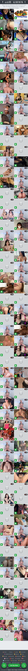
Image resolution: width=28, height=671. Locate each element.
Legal (26, 669)
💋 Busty (12, 658)
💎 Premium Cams (7, 662)
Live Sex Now (14, 665)
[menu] (4, 665)
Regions (9, 669)
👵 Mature (16, 654)
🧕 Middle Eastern (8, 654)
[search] (24, 665)
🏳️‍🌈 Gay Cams (14, 660)
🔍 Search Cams (21, 667)
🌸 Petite (6, 658)
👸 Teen (22, 654)
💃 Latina (16, 652)
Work (13, 669)
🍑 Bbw (24, 656)
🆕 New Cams (6, 660)
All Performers (21, 669)
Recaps (16, 669)
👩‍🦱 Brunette (11, 656)
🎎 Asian (5, 652)
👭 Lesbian (17, 658)
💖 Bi (23, 658)
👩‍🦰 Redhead (18, 656)
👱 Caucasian (22, 652)
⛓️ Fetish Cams (15, 662)
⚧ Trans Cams (21, 660)
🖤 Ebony (10, 652)
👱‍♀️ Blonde (4, 656)
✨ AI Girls (23, 662)
